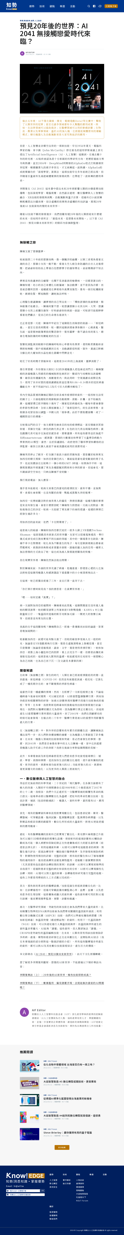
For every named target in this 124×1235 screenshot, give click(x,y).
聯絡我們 (53, 1219)
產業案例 (80, 1183)
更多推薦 (62, 1147)
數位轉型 (53, 1183)
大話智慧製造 (52, 1078)
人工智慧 (38, 21)
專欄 (21, 21)
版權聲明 (53, 1215)
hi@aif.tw (19, 1186)
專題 (62, 6)
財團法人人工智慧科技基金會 (20, 1195)
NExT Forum (52, 1061)
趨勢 (32, 6)
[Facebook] (94, 6)
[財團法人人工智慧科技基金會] (100, 6)
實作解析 (67, 1180)
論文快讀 (67, 1183)
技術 (42, 6)
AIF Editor (30, 52)
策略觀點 (80, 1190)
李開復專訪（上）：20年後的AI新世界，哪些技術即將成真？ (55, 975)
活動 (72, 6)
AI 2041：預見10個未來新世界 (54, 954)
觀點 (52, 6)
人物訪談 (80, 1180)
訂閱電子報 (111, 6)
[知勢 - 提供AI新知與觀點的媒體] (25, 1177)
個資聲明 (53, 1212)
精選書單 (27, 21)
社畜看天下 (81, 1197)
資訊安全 (53, 1187)
